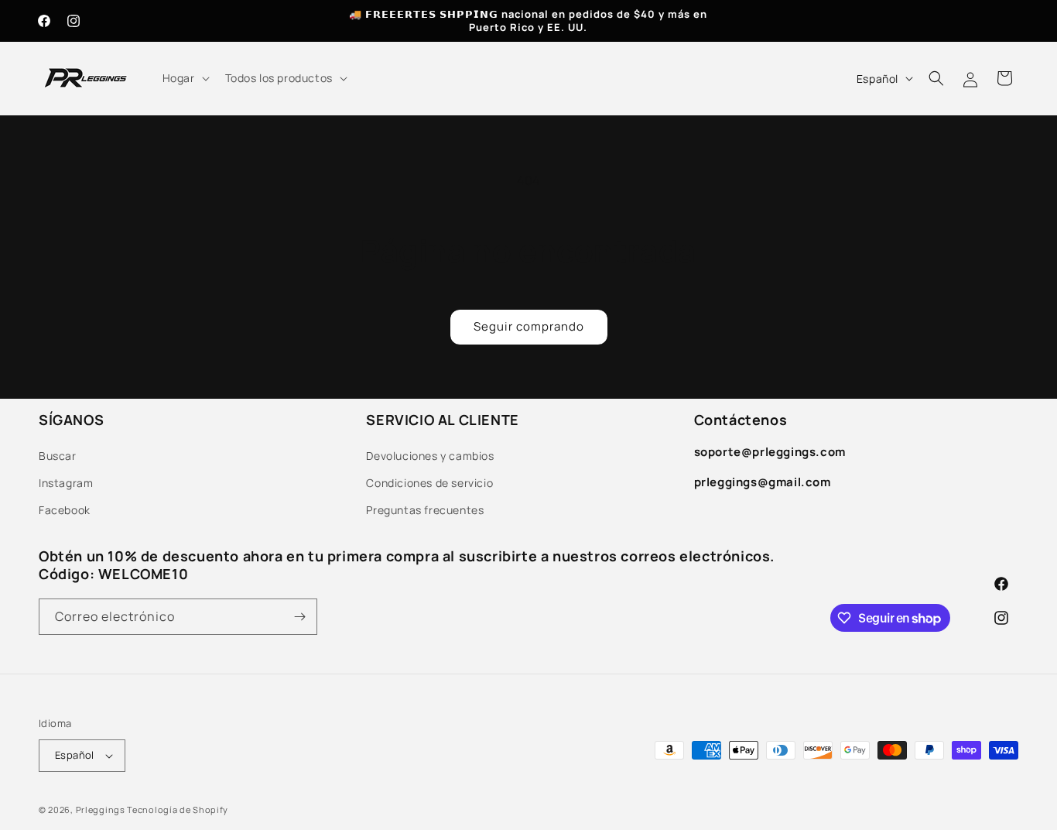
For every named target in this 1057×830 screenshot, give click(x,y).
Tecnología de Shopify (177, 809)
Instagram (66, 482)
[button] (184, 78)
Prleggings (100, 809)
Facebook (65, 509)
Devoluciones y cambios (430, 455)
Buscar (58, 455)
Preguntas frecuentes (425, 509)
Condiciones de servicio (429, 482)
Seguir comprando (529, 326)
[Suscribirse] (299, 616)
